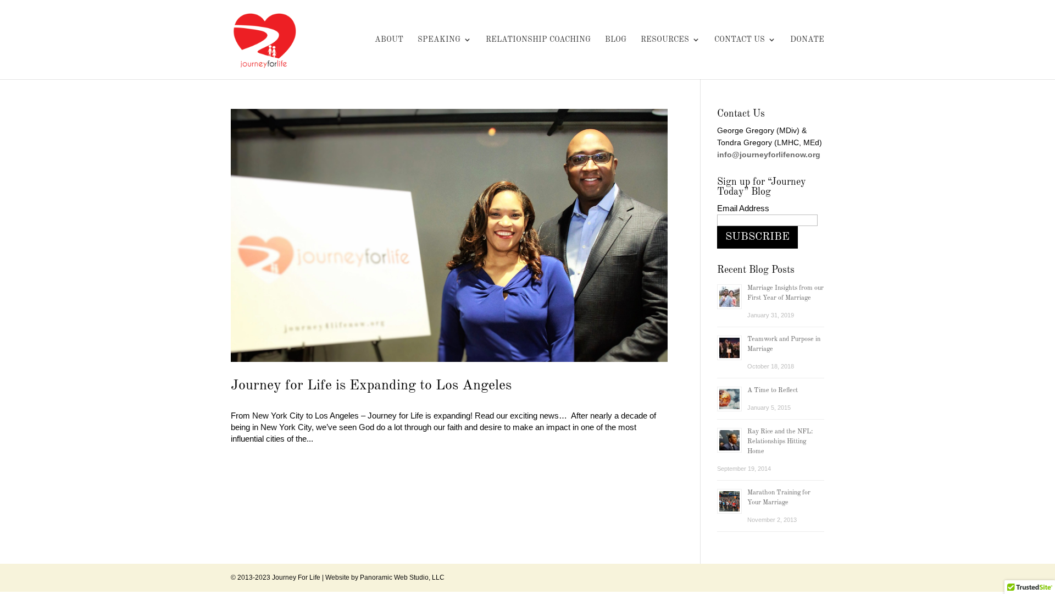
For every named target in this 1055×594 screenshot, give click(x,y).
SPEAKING (439, 39)
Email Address (743, 208)
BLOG (615, 39)
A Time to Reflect (772, 390)
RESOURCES (665, 39)
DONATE (807, 39)
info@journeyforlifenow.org (768, 154)
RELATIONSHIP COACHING (538, 39)
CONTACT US (739, 39)
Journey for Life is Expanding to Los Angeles (371, 385)
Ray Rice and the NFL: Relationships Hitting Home (780, 441)
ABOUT (389, 39)
